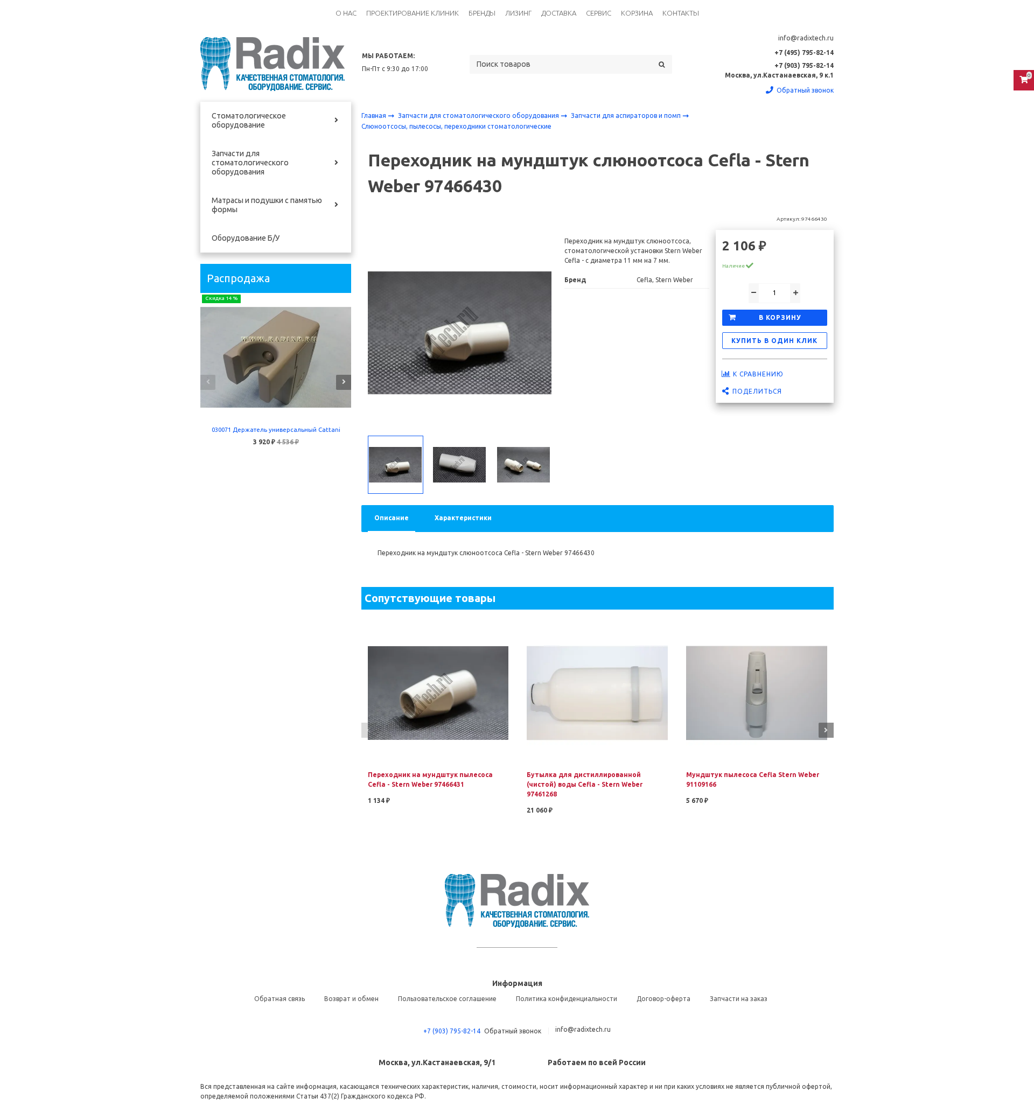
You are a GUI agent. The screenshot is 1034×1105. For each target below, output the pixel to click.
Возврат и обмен (351, 998)
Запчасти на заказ (738, 998)
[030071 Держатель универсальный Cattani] (275, 357)
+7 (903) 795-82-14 (451, 1030)
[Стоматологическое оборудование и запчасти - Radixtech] (272, 64)
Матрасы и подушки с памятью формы (267, 205)
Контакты (680, 13)
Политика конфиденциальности (566, 998)
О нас (346, 13)
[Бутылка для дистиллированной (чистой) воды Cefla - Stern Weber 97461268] (597, 692)
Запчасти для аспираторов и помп (626, 115)
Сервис (598, 13)
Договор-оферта (663, 998)
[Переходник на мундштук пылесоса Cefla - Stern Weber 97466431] (438, 692)
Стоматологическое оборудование (249, 120)
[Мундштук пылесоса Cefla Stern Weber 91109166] (756, 692)
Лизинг (518, 13)
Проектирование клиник (412, 13)
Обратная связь (279, 998)
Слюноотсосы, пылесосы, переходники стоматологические (456, 126)
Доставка (558, 13)
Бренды (482, 13)
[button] (207, 382)
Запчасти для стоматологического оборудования (250, 162)
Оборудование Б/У (246, 238)
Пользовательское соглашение (447, 998)
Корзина (637, 13)
